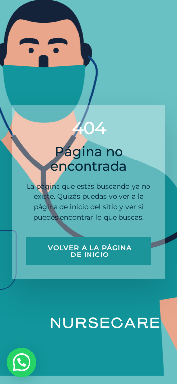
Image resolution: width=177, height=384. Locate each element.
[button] (21, 362)
